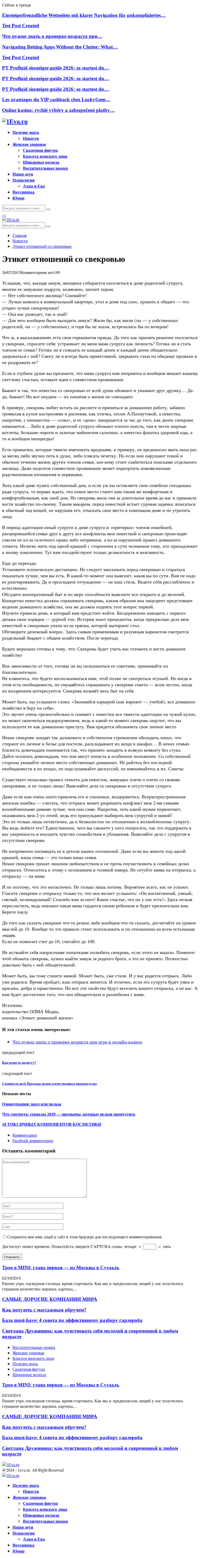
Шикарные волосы (41, 162)
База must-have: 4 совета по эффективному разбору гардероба (72, 1320)
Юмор (18, 198)
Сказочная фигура (40, 150)
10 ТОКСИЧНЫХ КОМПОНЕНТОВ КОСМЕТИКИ (51, 1124)
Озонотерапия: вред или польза (31, 1104)
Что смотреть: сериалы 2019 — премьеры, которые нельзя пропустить (68, 1114)
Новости (31, 138)
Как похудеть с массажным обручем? (44, 1310)
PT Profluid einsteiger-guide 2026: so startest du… (55, 68)
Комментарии (24, 1135)
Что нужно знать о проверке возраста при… (52, 36)
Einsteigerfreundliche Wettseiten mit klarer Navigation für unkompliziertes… (84, 15)
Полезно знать (25, 132)
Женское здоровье (29, 144)
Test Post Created (20, 25)
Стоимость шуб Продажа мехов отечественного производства (49, 1084)
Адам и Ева (34, 186)
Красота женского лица (45, 156)
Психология (23, 180)
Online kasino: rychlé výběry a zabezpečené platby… (58, 110)
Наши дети (22, 174)
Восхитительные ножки (45, 168)
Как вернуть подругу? (19, 1063)
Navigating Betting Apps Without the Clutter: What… (60, 47)
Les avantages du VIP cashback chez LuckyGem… (56, 99)
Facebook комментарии (32, 1140)
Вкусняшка (23, 192)
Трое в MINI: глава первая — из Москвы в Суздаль (60, 1267)
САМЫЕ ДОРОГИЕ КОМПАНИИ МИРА (49, 1299)
